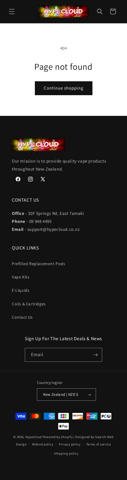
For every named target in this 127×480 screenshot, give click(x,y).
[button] (11, 11)
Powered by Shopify (58, 437)
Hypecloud (33, 437)
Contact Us (22, 317)
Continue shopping (64, 88)
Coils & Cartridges (29, 304)
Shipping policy (66, 453)
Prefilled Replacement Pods (38, 263)
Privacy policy (70, 444)
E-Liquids (20, 290)
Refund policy (42, 444)
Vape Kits (20, 277)
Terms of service (98, 444)
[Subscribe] (95, 355)
